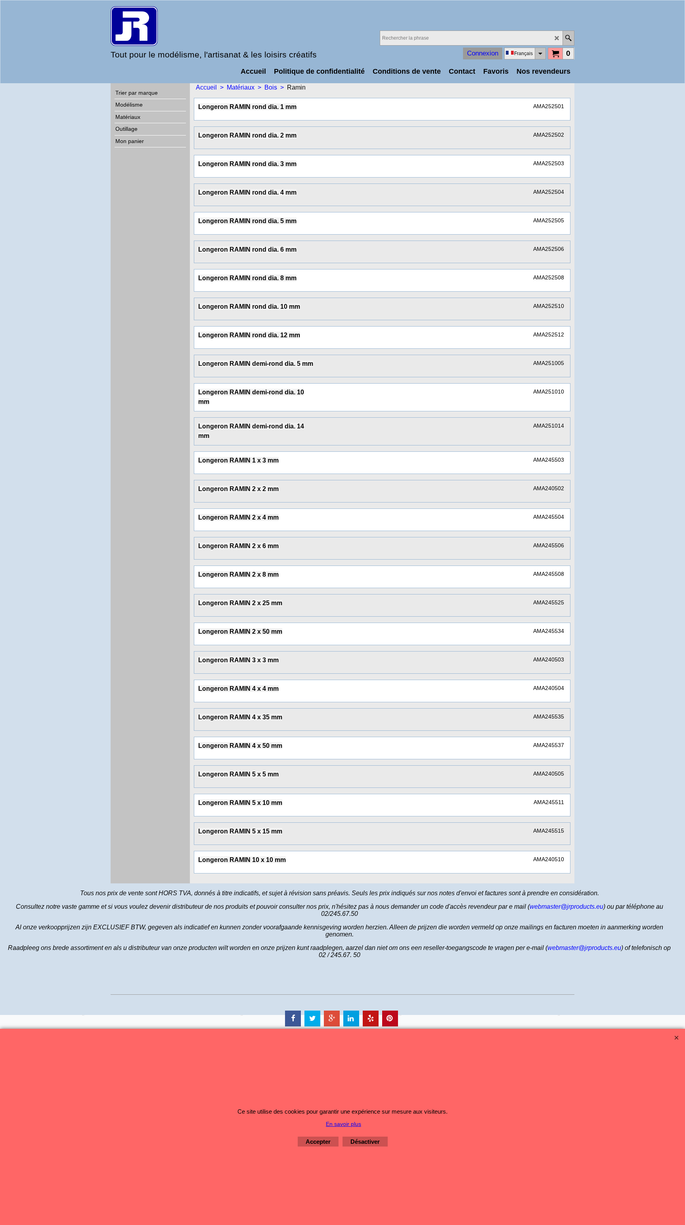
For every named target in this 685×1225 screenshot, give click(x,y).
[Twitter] (312, 1018)
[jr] (180, 26)
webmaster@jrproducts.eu (566, 906)
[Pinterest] (390, 1018)
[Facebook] (293, 1018)
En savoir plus (343, 1124)
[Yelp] (371, 1018)
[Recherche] (568, 38)
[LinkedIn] (351, 1018)
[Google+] (332, 1018)
